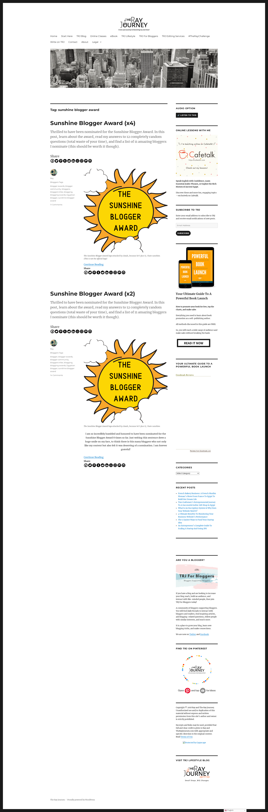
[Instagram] (81, 161)
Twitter (192, 634)
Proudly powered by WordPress (81, 800)
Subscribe (183, 233)
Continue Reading (94, 264)
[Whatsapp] (77, 161)
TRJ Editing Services (173, 36)
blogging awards (58, 195)
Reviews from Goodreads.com (200, 451)
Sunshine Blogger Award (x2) (92, 293)
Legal (95, 42)
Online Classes (98, 36)
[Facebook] (52, 161)
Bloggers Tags (56, 182)
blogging (68, 192)
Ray (52, 178)
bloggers (66, 189)
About (84, 42)
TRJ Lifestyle (128, 36)
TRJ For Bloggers (148, 36)
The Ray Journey (57, 800)
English (230, 810)
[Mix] (86, 161)
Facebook (204, 634)
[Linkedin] (73, 161)
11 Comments (56, 204)
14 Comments (56, 375)
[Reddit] (69, 161)
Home (53, 36)
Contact (72, 42)
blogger (54, 357)
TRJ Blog (81, 36)
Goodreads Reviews (185, 374)
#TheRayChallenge (199, 36)
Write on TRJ (57, 42)
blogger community (59, 359)
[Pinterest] (61, 161)
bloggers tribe (56, 192)
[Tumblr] (65, 161)
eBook (114, 36)
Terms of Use (186, 737)
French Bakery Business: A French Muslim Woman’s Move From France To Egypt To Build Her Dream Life (197, 496)
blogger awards (57, 186)
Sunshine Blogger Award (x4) (92, 123)
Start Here (67, 36)
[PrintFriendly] (90, 161)
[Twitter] (56, 161)
